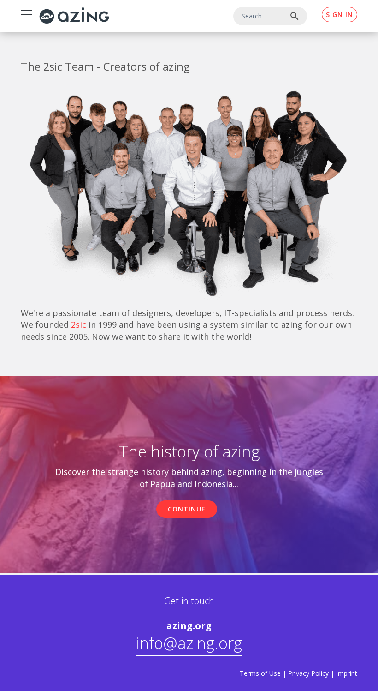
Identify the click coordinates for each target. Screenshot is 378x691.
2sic (78, 324)
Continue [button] (187, 509)
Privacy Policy (308, 673)
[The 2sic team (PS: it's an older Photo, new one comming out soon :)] (189, 191)
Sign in (339, 14)
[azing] (74, 15)
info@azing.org (189, 643)
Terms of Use (260, 673)
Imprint (346, 673)
